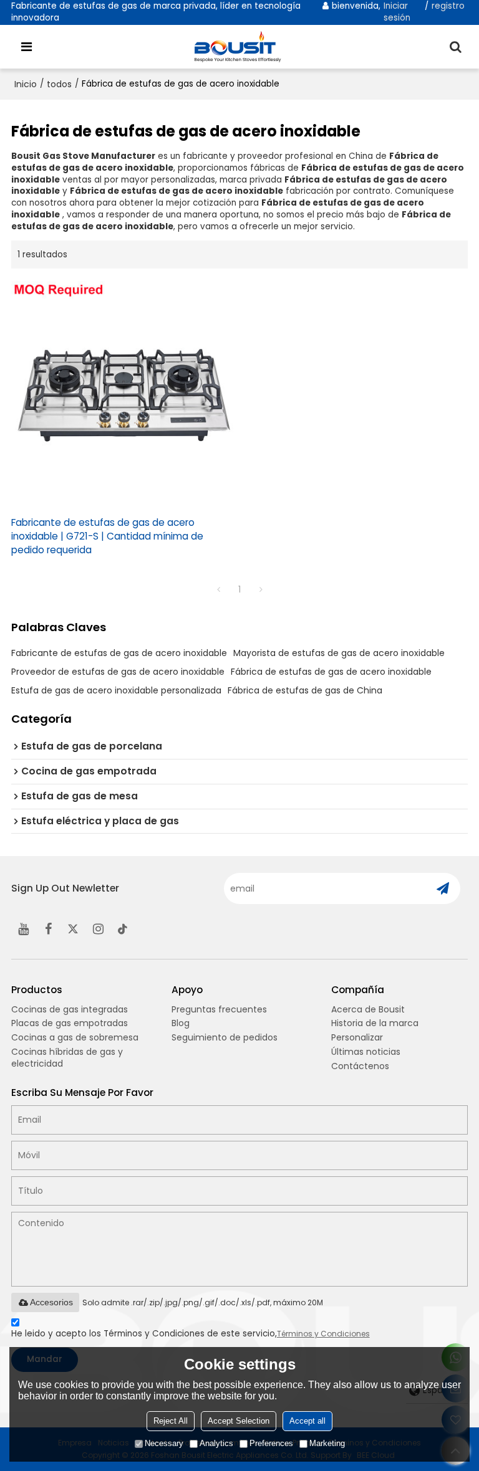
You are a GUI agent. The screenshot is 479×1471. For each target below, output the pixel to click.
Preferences (271, 1443)
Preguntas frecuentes (219, 1009)
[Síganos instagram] (98, 928)
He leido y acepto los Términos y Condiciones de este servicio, (190, 1334)
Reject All (170, 1421)
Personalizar (357, 1037)
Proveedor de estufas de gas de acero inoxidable (118, 671)
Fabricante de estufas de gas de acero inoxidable (119, 653)
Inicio (25, 84)
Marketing (327, 1443)
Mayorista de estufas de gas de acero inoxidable (339, 653)
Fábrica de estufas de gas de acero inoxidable (331, 671)
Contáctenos (360, 1066)
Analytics (216, 1443)
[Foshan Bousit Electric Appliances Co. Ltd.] (243, 46)
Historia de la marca (375, 1023)
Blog (181, 1023)
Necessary (164, 1443)
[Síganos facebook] (48, 928)
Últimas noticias (365, 1051)
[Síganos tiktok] (123, 928)
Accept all (307, 1421)
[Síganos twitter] (73, 928)
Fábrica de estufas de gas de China (305, 690)
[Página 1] (218, 589)
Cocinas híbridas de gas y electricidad (67, 1057)
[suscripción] (442, 888)
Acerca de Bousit (368, 1009)
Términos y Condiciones (323, 1333)
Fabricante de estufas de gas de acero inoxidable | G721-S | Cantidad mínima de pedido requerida (107, 536)
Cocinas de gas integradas (69, 1009)
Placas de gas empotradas (69, 1023)
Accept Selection (238, 1421)
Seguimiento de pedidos (225, 1037)
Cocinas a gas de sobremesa (74, 1037)
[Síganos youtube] (23, 928)
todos (59, 84)
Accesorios (51, 1302)
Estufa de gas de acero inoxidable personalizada (116, 690)
